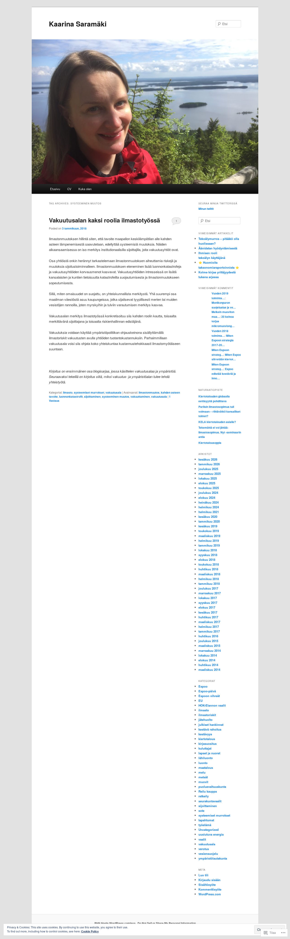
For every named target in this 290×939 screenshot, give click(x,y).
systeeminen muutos (115, 396)
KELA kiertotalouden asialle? (217, 422)
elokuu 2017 (206, 607)
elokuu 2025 (206, 483)
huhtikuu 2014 (208, 665)
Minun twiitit (206, 209)
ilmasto (67, 392)
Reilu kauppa (207, 791)
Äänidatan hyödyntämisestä (217, 248)
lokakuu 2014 (207, 655)
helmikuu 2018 (208, 579)
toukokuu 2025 (208, 488)
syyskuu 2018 (207, 555)
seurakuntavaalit (209, 801)
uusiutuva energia (211, 834)
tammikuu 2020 (209, 521)
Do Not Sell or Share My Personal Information (167, 923)
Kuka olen (85, 189)
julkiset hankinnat (210, 724)
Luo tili (203, 875)
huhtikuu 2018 (208, 569)
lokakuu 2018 (207, 550)
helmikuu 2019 (208, 540)
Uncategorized (208, 829)
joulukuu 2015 (208, 641)
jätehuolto (205, 719)
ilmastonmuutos (149, 392)
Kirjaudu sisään (209, 880)
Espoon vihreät (209, 696)
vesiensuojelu (208, 853)
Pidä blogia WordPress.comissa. (115, 923)
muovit (203, 782)
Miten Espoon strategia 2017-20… (223, 340)
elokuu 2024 (206, 497)
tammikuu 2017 (209, 631)
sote (201, 810)
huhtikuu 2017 (208, 617)
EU (200, 700)
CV (69, 189)
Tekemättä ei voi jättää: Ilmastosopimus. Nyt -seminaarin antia (219, 432)
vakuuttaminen (140, 396)
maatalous (205, 767)
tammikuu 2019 (209, 545)
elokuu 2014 (206, 660)
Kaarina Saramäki (77, 24)
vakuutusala (113, 392)
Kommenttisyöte (209, 889)
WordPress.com (209, 894)
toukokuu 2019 (208, 531)
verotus (203, 849)
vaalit (202, 839)
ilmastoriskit (207, 715)
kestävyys (205, 734)
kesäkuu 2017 (207, 612)
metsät (203, 777)
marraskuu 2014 (209, 650)
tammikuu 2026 (209, 464)
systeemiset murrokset (89, 392)
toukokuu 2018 (208, 564)
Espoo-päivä (207, 691)
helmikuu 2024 (208, 507)
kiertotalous (206, 739)
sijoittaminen (92, 396)
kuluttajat (204, 748)
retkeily (203, 796)
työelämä (204, 825)
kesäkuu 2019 (207, 526)
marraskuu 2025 (209, 473)
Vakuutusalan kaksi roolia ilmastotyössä (104, 220)
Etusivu (55, 189)
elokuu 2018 (206, 559)
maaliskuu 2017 (209, 622)
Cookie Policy (90, 931)
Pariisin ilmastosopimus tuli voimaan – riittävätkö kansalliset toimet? (219, 411)
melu (201, 772)
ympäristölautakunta (212, 858)
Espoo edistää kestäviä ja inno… (224, 373)
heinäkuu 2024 (208, 502)
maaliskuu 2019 (209, 536)
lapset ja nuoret (209, 753)
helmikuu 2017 (208, 626)
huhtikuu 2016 (208, 636)
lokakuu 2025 (207, 478)
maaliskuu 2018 (209, 574)
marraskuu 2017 (209, 593)
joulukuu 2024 (208, 492)
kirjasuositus (207, 743)
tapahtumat (206, 820)
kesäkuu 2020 (207, 516)
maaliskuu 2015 (209, 645)
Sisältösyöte (207, 884)
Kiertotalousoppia (209, 443)
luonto (203, 763)
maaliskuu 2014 (209, 669)
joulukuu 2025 (208, 469)
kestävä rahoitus (209, 729)
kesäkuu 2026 (207, 459)
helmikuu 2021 (208, 512)
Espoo (203, 686)
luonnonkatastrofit (71, 396)
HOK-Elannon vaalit (212, 705)
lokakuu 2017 (207, 598)
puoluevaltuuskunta (212, 786)
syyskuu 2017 (207, 602)
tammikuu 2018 (209, 583)
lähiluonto (205, 758)
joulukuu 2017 (208, 588)
